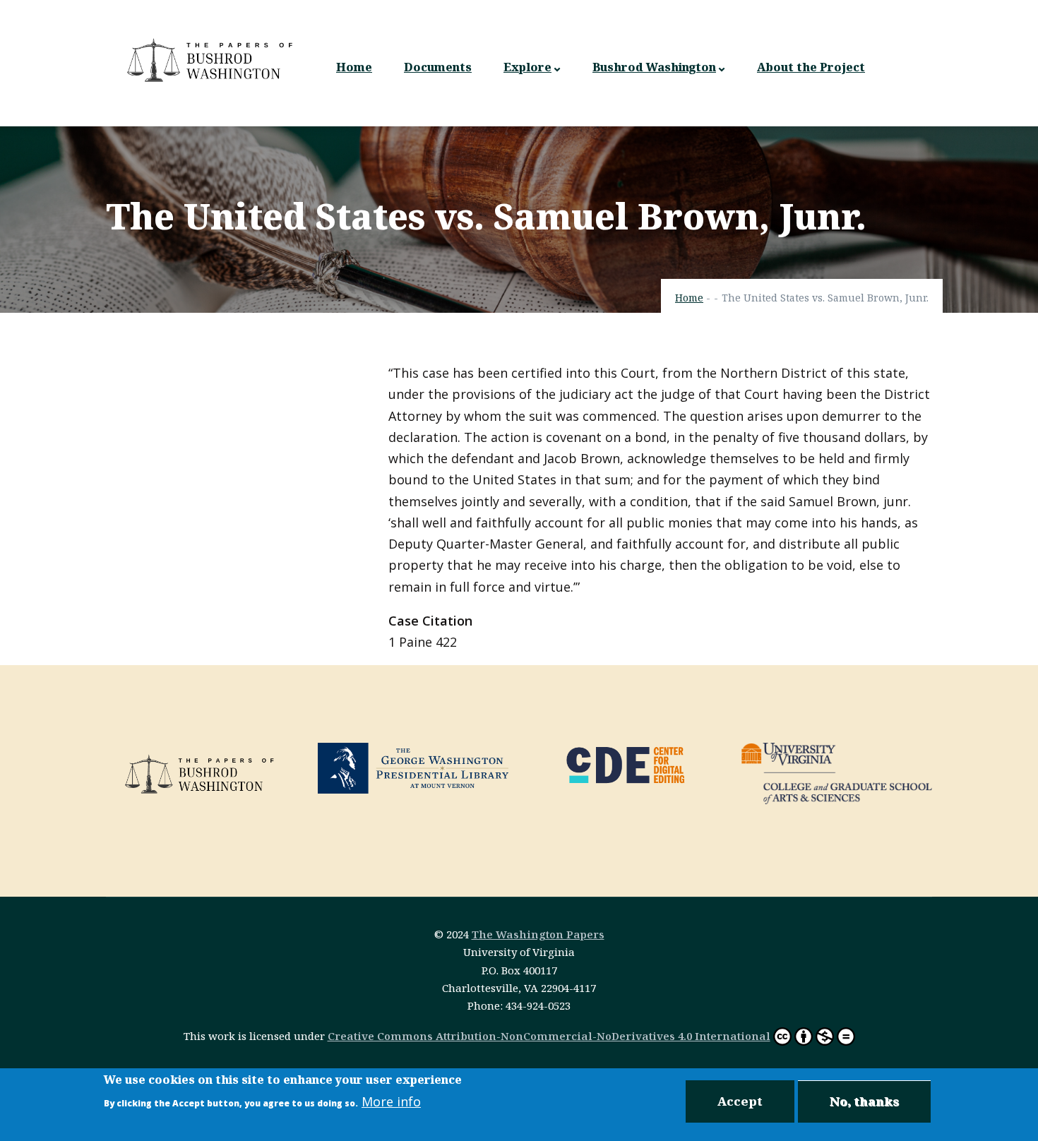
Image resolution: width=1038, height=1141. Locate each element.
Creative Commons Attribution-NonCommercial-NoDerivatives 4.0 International (549, 1036)
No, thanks (864, 1101)
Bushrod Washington (654, 67)
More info (391, 1101)
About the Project (811, 67)
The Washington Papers (538, 934)
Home (354, 67)
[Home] (212, 60)
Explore (527, 67)
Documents (438, 67)
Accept (740, 1101)
